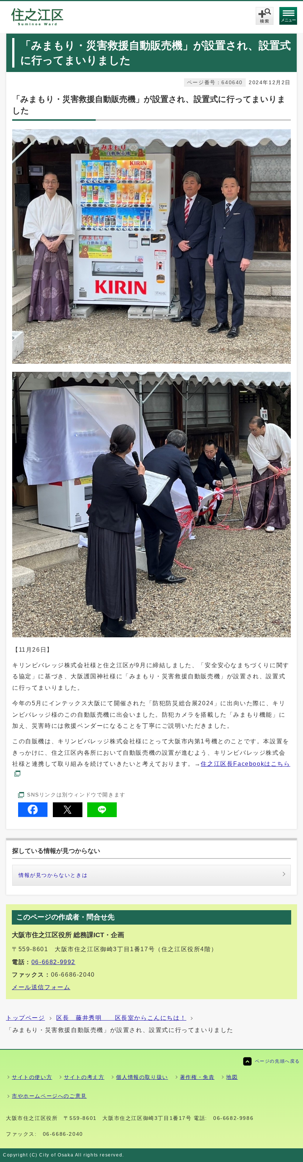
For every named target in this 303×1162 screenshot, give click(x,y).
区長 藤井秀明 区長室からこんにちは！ (121, 1018)
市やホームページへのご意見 (49, 1096)
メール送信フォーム (41, 987)
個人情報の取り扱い (142, 1077)
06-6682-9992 (53, 962)
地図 (232, 1077)
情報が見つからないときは (53, 875)
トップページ (25, 1018)
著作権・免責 (197, 1077)
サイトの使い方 (32, 1077)
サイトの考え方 (84, 1077)
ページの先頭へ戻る (277, 1061)
